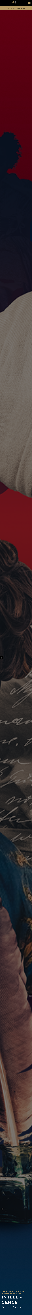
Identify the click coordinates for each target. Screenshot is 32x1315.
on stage (10, 8)
